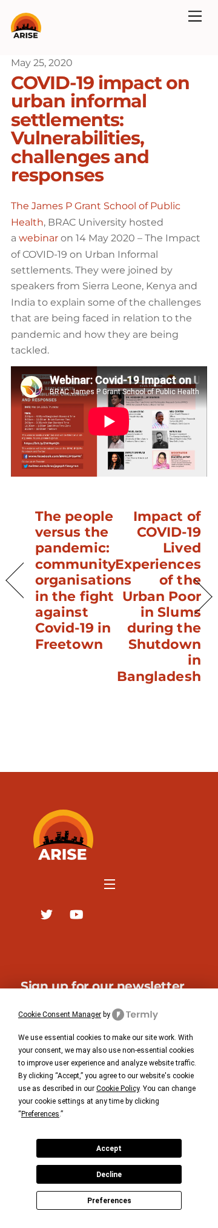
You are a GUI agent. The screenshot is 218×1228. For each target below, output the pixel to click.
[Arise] (26, 33)
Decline (109, 1174)
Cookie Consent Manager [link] (59, 1014)
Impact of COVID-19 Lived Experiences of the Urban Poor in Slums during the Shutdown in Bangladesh (158, 596)
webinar (38, 238)
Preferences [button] (40, 1114)
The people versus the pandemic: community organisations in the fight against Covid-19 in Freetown (83, 580)
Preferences (109, 1200)
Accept (109, 1148)
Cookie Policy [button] (117, 1088)
